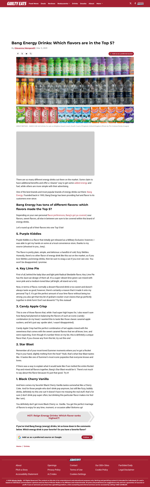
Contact (73, 465)
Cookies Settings (78, 474)
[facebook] (135, 3)
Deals (43, 3)
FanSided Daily (126, 465)
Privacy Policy (54, 469)
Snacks (83, 3)
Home (18, 446)
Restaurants (63, 3)
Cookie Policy (101, 469)
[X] (131, 3)
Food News (33, 3)
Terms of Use (76, 469)
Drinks (75, 3)
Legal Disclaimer (126, 469)
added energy (80, 183)
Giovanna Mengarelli (25, 48)
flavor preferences (56, 215)
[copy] (30, 53)
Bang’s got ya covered (76, 215)
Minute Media (17, 480)
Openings (52, 465)
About (91, 3)
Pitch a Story (22, 469)
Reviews (51, 3)
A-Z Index (52, 474)
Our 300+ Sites (102, 465)
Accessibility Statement (27, 474)
